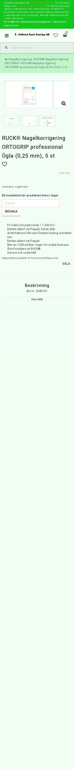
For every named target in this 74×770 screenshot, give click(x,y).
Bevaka (11, 211)
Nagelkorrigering (20, 59)
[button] (55, 35)
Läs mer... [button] (65, 173)
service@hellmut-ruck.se (32, 6)
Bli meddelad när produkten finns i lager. (30, 195)
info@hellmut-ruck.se (42, 3)
